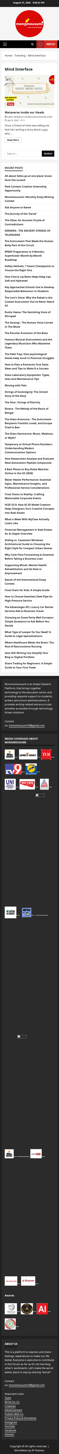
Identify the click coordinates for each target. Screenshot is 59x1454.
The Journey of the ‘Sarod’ (21, 213)
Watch (50, 44)
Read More (14, 140)
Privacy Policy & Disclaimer (21, 1418)
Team (8, 1398)
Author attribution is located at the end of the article (29, 116)
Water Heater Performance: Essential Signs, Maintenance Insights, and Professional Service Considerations (28, 484)
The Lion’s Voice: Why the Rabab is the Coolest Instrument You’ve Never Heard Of (29, 301)
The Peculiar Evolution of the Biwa (26, 333)
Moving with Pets (16, 385)
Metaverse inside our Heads (29, 91)
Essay (10, 104)
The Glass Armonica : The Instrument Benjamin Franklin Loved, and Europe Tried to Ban (28, 423)
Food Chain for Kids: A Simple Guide (27, 590)
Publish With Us (14, 1414)
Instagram (11, 1422)
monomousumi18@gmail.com (27, 725)
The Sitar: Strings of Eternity (22, 402)
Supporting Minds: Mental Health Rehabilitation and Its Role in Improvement (26, 569)
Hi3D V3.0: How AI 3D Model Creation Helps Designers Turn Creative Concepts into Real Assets (29, 509)
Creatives (10, 1406)
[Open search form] (32, 44)
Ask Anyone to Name (18, 207)
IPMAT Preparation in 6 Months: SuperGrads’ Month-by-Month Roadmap (25, 256)
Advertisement (13, 1410)
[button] (5, 44)
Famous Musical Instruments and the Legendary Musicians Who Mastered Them (28, 343)
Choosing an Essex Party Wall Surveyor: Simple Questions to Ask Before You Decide (29, 621)
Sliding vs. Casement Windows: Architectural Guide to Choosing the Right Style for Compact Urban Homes (28, 544)
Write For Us (12, 1402)
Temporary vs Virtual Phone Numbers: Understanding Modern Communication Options (29, 448)
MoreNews (21, 1450)
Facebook (10, 1430)
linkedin (9, 1434)
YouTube (10, 1426)
